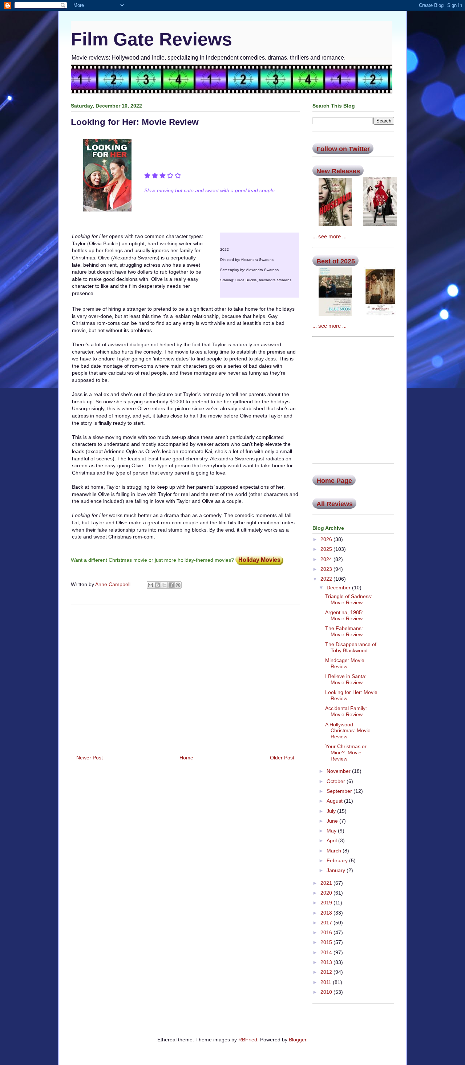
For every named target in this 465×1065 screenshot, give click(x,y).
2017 (326, 922)
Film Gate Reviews (151, 39)
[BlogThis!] (157, 585)
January (337, 870)
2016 (326, 932)
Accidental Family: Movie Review (346, 711)
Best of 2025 (335, 261)
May (332, 831)
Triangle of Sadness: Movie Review (348, 599)
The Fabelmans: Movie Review (344, 631)
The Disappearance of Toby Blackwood (350, 647)
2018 (326, 913)
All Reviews (334, 504)
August (335, 801)
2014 (326, 952)
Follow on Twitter (343, 149)
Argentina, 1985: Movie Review (344, 615)
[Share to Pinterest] (178, 585)
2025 (326, 549)
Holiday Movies (259, 560)
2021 (326, 883)
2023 (326, 569)
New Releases (338, 171)
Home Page (334, 480)
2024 (326, 559)
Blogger (297, 1039)
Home (186, 758)
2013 (326, 962)
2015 (326, 942)
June (333, 821)
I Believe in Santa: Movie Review (346, 679)
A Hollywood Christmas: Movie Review (348, 731)
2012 (326, 972)
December (339, 587)
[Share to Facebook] (171, 585)
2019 (326, 902)
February (338, 860)
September (340, 791)
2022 (326, 579)
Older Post (282, 758)
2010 (326, 992)
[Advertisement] (185, 677)
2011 (326, 982)
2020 (326, 893)
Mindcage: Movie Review (344, 663)
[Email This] (150, 585)
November (339, 771)
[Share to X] (164, 585)
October (337, 781)
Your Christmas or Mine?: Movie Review (346, 752)
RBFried (247, 1039)
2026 (326, 539)
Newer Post (89, 758)
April (332, 840)
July (332, 811)
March (335, 851)
